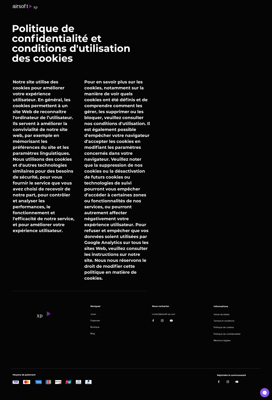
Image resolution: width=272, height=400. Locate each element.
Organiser (95, 320)
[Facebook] (153, 320)
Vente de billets (221, 314)
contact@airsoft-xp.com (163, 314)
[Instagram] (162, 320)
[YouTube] (171, 320)
